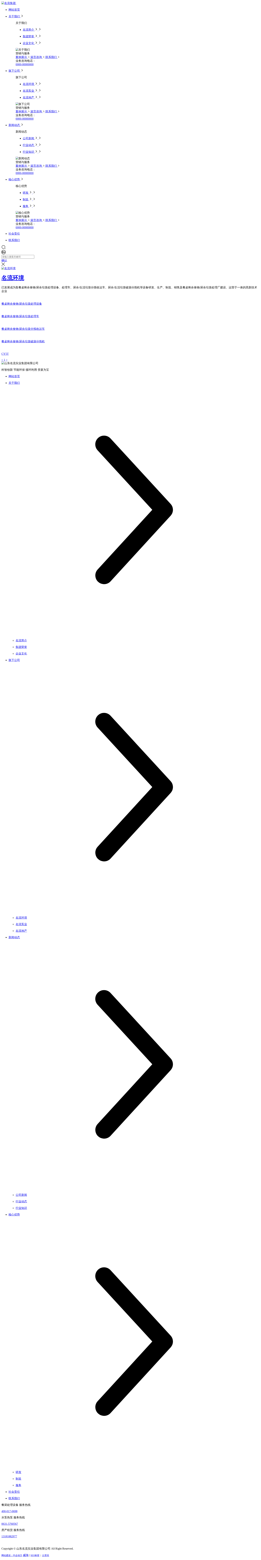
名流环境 (12, 278)
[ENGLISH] (3, 253)
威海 (26, 1555)
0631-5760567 (9, 1523)
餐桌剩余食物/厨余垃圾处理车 (20, 316)
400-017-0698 (9, 1511)
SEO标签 (35, 1555)
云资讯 (45, 1555)
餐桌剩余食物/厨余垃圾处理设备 (21, 303)
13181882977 (9, 1536)
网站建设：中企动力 (11, 1555)
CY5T (5, 353)
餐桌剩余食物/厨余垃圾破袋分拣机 (23, 341)
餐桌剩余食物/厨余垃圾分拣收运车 (23, 328)
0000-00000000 (25, 64)
